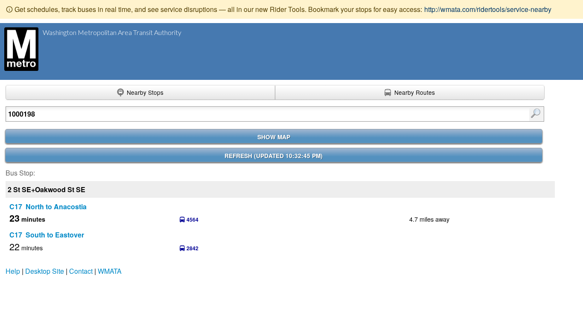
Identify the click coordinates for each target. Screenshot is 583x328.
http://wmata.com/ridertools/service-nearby (487, 9)
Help (13, 271)
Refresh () (273, 156)
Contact (81, 271)
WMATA (110, 271)
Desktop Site (44, 271)
